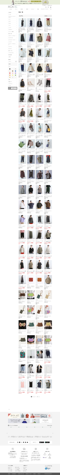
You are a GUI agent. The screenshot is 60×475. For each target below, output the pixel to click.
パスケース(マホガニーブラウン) (39, 316)
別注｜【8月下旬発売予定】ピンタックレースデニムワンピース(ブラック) (22, 29)
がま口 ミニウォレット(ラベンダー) (30, 346)
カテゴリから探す (10, 469)
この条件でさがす (14, 88)
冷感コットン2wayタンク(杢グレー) (39, 375)
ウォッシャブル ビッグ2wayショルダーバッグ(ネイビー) (48, 151)
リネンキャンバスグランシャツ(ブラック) (39, 211)
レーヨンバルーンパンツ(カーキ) (22, 104)
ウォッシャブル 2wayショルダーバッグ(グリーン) (22, 151)
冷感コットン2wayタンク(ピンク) (22, 390)
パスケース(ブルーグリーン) (39, 301)
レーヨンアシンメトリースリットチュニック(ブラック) (39, 104)
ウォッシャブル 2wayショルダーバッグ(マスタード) (48, 135)
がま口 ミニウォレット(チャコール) (22, 346)
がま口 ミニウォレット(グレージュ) (22, 331)
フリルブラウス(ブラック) (22, 89)
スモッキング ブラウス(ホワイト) (39, 119)
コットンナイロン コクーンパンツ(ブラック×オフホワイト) (39, 226)
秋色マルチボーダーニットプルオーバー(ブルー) (48, 74)
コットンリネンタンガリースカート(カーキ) (39, 166)
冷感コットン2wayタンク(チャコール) (30, 390)
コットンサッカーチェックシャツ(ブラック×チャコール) (48, 181)
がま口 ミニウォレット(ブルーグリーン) (30, 331)
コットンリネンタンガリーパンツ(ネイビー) (22, 166)
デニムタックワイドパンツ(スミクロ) (22, 44)
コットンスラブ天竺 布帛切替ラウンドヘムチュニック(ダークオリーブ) (39, 256)
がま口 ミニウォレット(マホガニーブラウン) (39, 331)
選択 (16, 61)
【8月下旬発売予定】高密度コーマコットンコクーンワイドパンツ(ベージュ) (48, 29)
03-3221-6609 (24, 456)
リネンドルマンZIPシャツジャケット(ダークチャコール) (31, 226)
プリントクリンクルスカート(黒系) (31, 104)
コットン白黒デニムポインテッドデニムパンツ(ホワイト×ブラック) (31, 375)
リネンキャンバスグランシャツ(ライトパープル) (22, 226)
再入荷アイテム (10, 468)
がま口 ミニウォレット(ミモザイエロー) (47, 331)
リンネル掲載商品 (17, 469)
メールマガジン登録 (13, 456)
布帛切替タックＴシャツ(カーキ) (48, 390)
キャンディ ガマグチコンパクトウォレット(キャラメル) (39, 286)
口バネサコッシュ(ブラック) (30, 360)
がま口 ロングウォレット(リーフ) (30, 301)
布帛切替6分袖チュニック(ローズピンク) (47, 44)
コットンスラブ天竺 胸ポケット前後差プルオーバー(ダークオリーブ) (48, 241)
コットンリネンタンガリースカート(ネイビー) (48, 166)
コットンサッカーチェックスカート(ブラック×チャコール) (31, 181)
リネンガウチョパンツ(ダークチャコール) (48, 226)
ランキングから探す (17, 468)
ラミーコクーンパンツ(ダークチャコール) (39, 241)
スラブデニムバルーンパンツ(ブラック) (39, 59)
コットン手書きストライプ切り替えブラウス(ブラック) (22, 119)
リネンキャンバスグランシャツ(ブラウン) (48, 211)
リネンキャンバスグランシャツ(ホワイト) (22, 211)
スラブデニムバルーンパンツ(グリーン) (48, 59)
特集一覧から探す (17, 467)
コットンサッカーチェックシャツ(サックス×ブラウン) (22, 196)
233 (37, 396)
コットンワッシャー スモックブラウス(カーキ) (39, 44)
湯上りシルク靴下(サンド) (30, 89)
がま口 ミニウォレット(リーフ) (47, 346)
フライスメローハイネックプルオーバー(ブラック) (31, 196)
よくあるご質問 (25, 469)
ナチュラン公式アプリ (13, 457)
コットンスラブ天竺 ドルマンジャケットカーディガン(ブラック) (31, 256)
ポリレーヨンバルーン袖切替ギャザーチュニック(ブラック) (22, 271)
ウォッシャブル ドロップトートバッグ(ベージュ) (48, 120)
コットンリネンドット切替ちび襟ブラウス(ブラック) (39, 74)
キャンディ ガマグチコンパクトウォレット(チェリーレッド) (31, 286)
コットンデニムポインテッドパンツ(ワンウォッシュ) (48, 360)
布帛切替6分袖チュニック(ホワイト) (22, 59)
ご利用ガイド (24, 468)
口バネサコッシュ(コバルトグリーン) (39, 360)
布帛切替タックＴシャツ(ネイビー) (39, 390)
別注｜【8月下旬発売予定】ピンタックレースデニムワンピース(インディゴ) (31, 29)
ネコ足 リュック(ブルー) (22, 360)
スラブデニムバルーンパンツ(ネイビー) (22, 74)
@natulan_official (49, 425)
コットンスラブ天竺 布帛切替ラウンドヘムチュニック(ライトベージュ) (48, 256)
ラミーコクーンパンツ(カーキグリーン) (31, 241)
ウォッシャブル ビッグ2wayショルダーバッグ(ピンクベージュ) (31, 151)
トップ (9, 409)
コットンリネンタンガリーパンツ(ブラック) (31, 166)
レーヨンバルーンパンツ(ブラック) (48, 89)
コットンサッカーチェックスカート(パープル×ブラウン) (22, 181)
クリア (9, 88)
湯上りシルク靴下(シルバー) (39, 89)
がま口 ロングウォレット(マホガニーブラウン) (22, 301)
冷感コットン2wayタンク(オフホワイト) (47, 375)
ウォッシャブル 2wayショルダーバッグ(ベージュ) (39, 135)
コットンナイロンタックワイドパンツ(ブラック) (22, 241)
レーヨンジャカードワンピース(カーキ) (31, 119)
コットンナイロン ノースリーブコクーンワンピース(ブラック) (22, 286)
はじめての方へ (25, 467)
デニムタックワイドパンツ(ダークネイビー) (31, 44)
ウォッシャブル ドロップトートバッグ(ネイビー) (22, 135)
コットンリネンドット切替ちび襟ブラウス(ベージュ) (31, 74)
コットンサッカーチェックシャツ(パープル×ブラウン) (39, 181)
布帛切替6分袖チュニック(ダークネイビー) (30, 59)
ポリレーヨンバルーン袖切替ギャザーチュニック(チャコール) (39, 271)
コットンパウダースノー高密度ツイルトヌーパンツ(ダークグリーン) (48, 196)
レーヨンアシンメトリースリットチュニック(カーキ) (48, 104)
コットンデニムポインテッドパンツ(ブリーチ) (22, 375)
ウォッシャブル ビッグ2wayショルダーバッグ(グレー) (39, 151)
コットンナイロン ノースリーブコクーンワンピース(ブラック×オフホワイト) (48, 271)
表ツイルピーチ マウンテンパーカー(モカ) (48, 286)
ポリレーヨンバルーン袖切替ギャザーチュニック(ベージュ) (31, 271)
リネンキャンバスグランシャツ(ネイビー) (31, 211)
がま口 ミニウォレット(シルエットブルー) (39, 346)
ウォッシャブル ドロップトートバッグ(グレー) (31, 135)
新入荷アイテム (10, 467)
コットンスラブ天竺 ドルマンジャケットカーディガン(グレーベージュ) (22, 256)
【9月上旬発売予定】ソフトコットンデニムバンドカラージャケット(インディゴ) (39, 29)
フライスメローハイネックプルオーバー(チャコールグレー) (39, 196)
